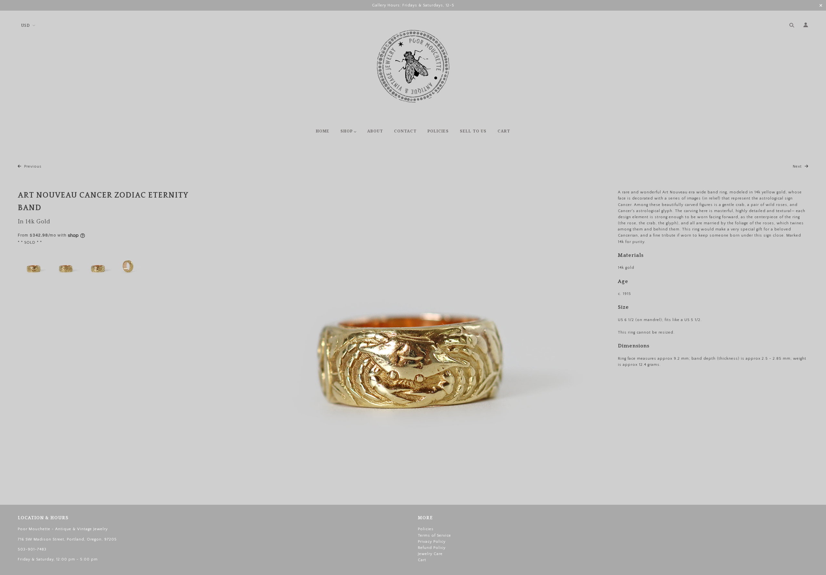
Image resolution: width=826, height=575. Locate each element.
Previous (32, 166)
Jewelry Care (430, 554)
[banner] (413, 66)
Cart (802, 131)
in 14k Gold (34, 222)
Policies (426, 529)
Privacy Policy (432, 542)
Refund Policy (432, 548)
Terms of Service (434, 535)
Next (798, 166)
